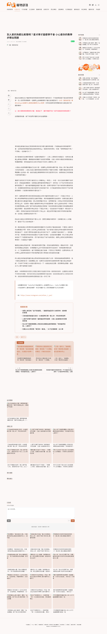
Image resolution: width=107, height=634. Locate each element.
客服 (36, 624)
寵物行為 (23, 337)
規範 (9, 520)
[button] (90, 5)
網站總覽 (79, 624)
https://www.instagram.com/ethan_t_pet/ (36, 295)
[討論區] (9, 104)
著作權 (51, 624)
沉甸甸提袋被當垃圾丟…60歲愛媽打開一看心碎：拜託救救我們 (43, 316)
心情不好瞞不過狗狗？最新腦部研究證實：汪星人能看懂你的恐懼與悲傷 (44, 320)
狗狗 (17, 337)
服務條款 (46, 624)
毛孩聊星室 (68, 9)
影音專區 (53, 9)
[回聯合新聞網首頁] (11, 5)
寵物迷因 (77, 9)
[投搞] (93, 5)
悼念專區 (84, 9)
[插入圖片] (69, 520)
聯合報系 (62, 624)
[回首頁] (17, 5)
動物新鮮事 (9, 9)
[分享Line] (9, 100)
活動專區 (61, 9)
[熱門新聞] (99, 35)
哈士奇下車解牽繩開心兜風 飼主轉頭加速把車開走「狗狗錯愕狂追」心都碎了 (44, 325)
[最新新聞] (99, 75)
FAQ (33, 624)
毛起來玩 (17, 9)
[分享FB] (9, 95)
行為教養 (24, 9)
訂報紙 (67, 624)
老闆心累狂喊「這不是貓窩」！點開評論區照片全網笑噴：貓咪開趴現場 (44, 312)
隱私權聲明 (56, 624)
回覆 (73, 520)
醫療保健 (39, 9)
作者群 (98, 9)
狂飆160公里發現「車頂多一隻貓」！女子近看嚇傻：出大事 (42, 329)
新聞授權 (41, 624)
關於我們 (73, 624)
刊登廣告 (28, 624)
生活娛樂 (32, 9)
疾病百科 (46, 9)
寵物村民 (91, 9)
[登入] (96, 5)
